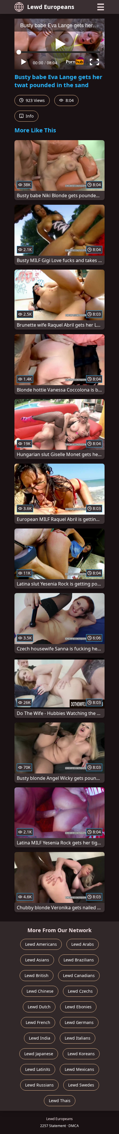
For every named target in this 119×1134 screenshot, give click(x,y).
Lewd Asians (37, 960)
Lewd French (38, 1022)
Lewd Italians (77, 1038)
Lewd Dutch (39, 1006)
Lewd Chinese (40, 991)
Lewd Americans (41, 944)
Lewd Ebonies (78, 1006)
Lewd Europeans (50, 7)
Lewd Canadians (79, 975)
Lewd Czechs (80, 991)
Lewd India (39, 1038)
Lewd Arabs (82, 944)
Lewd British (37, 975)
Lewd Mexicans (79, 1069)
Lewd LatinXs (37, 1069)
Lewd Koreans (81, 1053)
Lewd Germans (79, 1022)
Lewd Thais (59, 1100)
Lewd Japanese (38, 1053)
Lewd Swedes (81, 1085)
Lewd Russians (39, 1085)
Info (29, 116)
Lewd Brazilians (79, 960)
